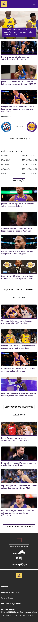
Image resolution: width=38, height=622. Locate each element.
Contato (4, 587)
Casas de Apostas (8, 609)
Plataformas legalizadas (11, 603)
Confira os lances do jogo (19, 138)
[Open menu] (34, 4)
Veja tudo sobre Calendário (19, 407)
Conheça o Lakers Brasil (10, 592)
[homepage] (4, 3)
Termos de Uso (7, 598)
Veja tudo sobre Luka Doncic (19, 526)
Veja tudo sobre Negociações (19, 289)
